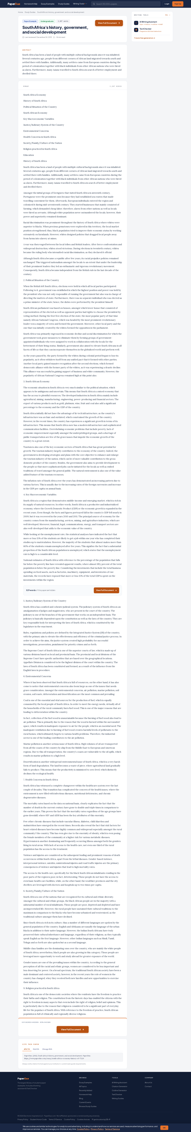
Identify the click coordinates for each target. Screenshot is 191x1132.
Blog (81, 1098)
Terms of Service (112, 1129)
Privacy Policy (97, 1129)
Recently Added (85, 1090)
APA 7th (27, 1049)
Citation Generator (119, 1086)
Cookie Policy (83, 1129)
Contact (148, 1086)
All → (167, 15)
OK (164, 1128)
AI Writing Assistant (119, 1082)
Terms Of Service (55, 1119)
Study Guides (64, 4)
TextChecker (117, 1094)
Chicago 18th (47, 1049)
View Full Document (107, 23)
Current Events (85, 1102)
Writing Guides (118, 1098)
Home (20, 12)
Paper (14, 4)
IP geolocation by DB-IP (101, 1119)
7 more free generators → (144, 38)
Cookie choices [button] (83, 1119)
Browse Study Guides (88, 1106)
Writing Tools (78, 4)
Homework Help (30, 4)
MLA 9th (36, 1049)
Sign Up (177, 4)
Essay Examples (47, 4)
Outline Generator (119, 1090)
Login (167, 4)
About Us (148, 1082)
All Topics (83, 1086)
